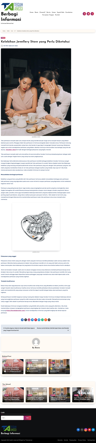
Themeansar (28, 440)
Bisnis (36, 12)
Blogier (21, 440)
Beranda (60, 440)
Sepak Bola (60, 12)
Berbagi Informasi (10, 433)
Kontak (57, 15)
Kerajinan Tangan (48, 15)
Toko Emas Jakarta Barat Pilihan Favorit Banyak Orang (58, 367)
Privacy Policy (82, 440)
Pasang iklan (72, 440)
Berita (49, 12)
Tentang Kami (91, 440)
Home (32, 12)
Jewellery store (11, 149)
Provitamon (33, 368)
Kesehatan (68, 12)
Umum (54, 12)
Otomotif (42, 12)
